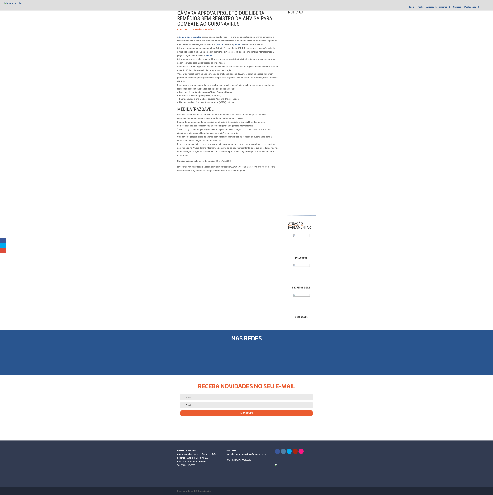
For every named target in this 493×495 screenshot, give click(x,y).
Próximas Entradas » (306, 202)
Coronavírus (196, 29)
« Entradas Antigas (296, 198)
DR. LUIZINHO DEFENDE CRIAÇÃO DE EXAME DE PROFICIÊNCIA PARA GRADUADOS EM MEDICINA (301, 53)
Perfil (420, 7)
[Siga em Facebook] (214, 356)
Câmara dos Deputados (190, 37)
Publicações (470, 7)
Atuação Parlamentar (436, 7)
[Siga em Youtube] (264, 356)
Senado (209, 55)
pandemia (238, 44)
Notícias (457, 7)
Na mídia (209, 29)
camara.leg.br (259, 454)
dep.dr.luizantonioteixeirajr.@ (239, 454)
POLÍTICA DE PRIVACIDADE (238, 460)
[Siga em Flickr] (280, 356)
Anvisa (219, 44)
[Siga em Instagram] (231, 356)
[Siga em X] (247, 356)
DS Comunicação (202, 491)
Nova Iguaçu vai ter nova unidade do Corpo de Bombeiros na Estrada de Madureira (300, 171)
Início (411, 7)
